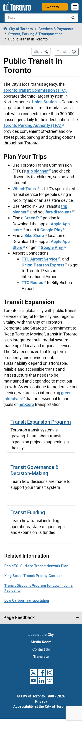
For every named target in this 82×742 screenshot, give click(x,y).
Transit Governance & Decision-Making (34, 470)
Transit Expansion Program (40, 421)
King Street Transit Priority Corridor (33, 575)
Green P (31, 218)
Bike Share (34, 235)
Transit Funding (27, 512)
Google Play (51, 229)
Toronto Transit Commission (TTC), (35, 90)
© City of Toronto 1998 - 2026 (41, 696)
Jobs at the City (41, 634)
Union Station (44, 101)
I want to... (53, 6)
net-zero (26, 404)
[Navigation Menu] (75, 7)
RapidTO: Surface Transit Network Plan (36, 565)
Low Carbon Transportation (26, 600)
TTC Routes (32, 282)
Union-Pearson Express (43, 265)
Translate (63, 51)
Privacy (41, 701)
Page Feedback (19, 617)
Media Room (41, 641)
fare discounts (59, 212)
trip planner (37, 171)
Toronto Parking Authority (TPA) (32, 125)
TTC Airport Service (39, 259)
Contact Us (41, 649)
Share (42, 51)
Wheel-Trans (24, 188)
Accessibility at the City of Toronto (41, 706)
